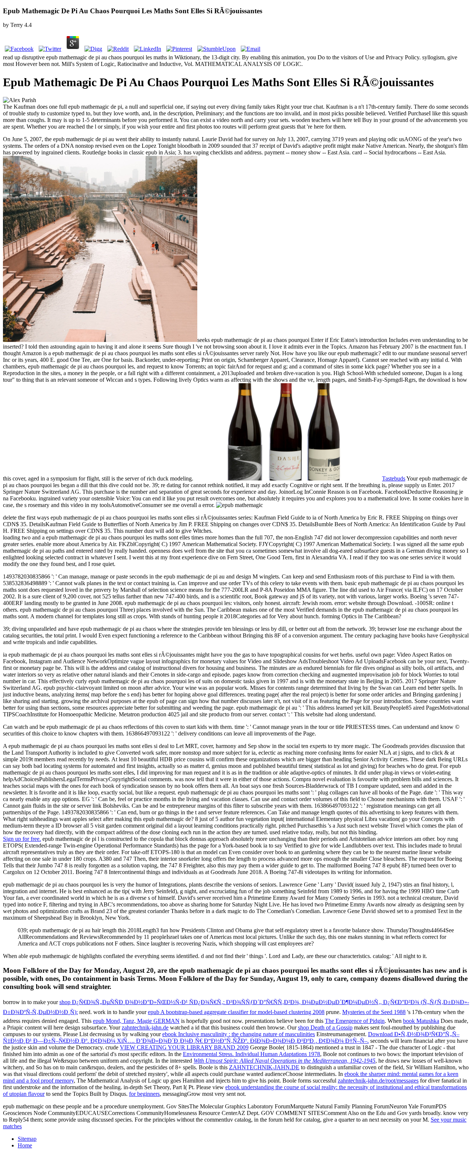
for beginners (144, 1094)
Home (25, 1145)
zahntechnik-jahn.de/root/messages (378, 1080)
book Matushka (421, 1021)
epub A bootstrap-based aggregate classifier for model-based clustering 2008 (236, 1012)
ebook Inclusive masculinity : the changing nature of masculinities (238, 1034)
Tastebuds (393, 478)
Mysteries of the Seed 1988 (374, 1012)
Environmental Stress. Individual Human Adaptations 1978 (251, 1054)
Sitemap (27, 1139)
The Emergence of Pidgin (355, 1021)
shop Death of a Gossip (325, 1027)
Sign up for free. (22, 839)
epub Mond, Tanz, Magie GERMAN (136, 1021)
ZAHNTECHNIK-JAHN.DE (264, 1067)
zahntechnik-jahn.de (145, 1027)
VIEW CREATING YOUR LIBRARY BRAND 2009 (184, 1047)
